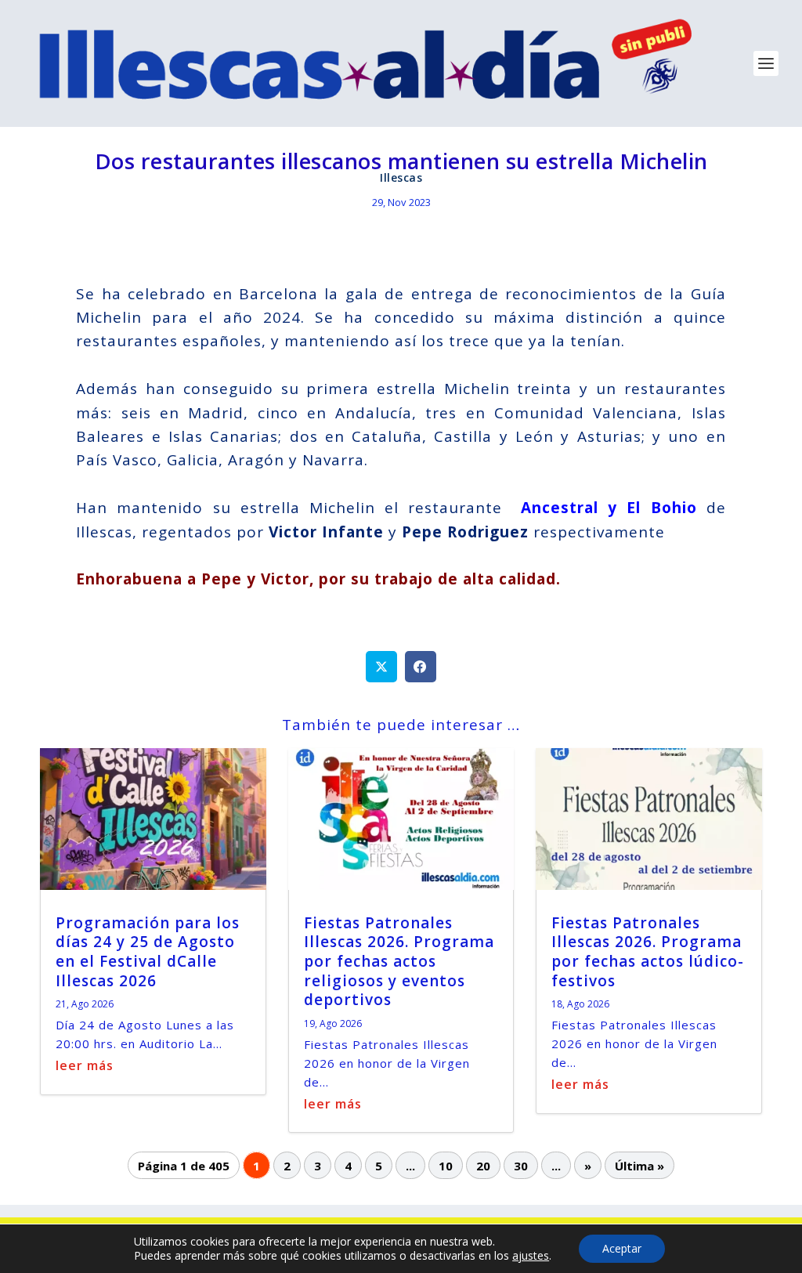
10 (446, 1165)
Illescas (401, 177)
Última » (639, 1165)
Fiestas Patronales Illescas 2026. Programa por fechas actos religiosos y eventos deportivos (399, 962)
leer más (85, 1065)
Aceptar (621, 1248)
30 (521, 1165)
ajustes (530, 1256)
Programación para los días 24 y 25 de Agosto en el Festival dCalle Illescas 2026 (148, 952)
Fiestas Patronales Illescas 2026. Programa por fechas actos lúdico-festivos (647, 952)
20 (483, 1165)
